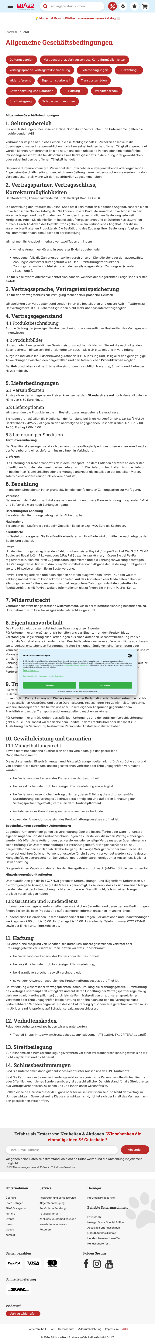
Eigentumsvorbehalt (55, 80)
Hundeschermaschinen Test (104, 1238)
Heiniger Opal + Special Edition (105, 1222)
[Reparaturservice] (112, 6)
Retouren (45, 1229)
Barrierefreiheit (37, 1329)
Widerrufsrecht (20, 80)
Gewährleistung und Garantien (31, 91)
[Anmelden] (122, 6)
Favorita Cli (94, 1217)
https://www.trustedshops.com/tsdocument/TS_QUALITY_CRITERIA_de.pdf (90, 1034)
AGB (125, 1329)
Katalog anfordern (50, 1213)
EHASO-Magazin (16, 1208)
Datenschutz (66, 1329)
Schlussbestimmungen (58, 101)
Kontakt (10, 1235)
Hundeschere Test (98, 1243)
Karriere (10, 1213)
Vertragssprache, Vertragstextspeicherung (40, 70)
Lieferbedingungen (94, 70)
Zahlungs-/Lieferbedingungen (58, 1219)
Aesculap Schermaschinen (103, 1227)
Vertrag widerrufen (23, 1313)
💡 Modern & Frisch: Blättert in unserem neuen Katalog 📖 (77, 18)
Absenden (135, 1149)
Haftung (74, 91)
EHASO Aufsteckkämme (101, 1233)
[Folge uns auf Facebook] (87, 1263)
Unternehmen (17, 1188)
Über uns (11, 1197)
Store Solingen (14, 1203)
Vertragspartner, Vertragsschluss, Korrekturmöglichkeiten (84, 59)
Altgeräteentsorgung (52, 1203)
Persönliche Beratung (53, 1208)
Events (10, 1219)
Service (45, 1188)
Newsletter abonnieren (53, 1224)
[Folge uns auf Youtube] (111, 1263)
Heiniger (94, 1188)
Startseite (12, 32)
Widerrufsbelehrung (89, 1329)
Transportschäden (94, 80)
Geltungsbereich (21, 59)
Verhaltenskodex (107, 91)
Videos (10, 1229)
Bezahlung (129, 70)
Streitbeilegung (21, 101)
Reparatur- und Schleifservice (58, 1197)
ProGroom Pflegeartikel (101, 1197)
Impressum (112, 1329)
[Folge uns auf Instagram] (98, 1263)
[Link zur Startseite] (25, 6)
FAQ (52, 1329)
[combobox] (72, 6)
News (9, 1224)
